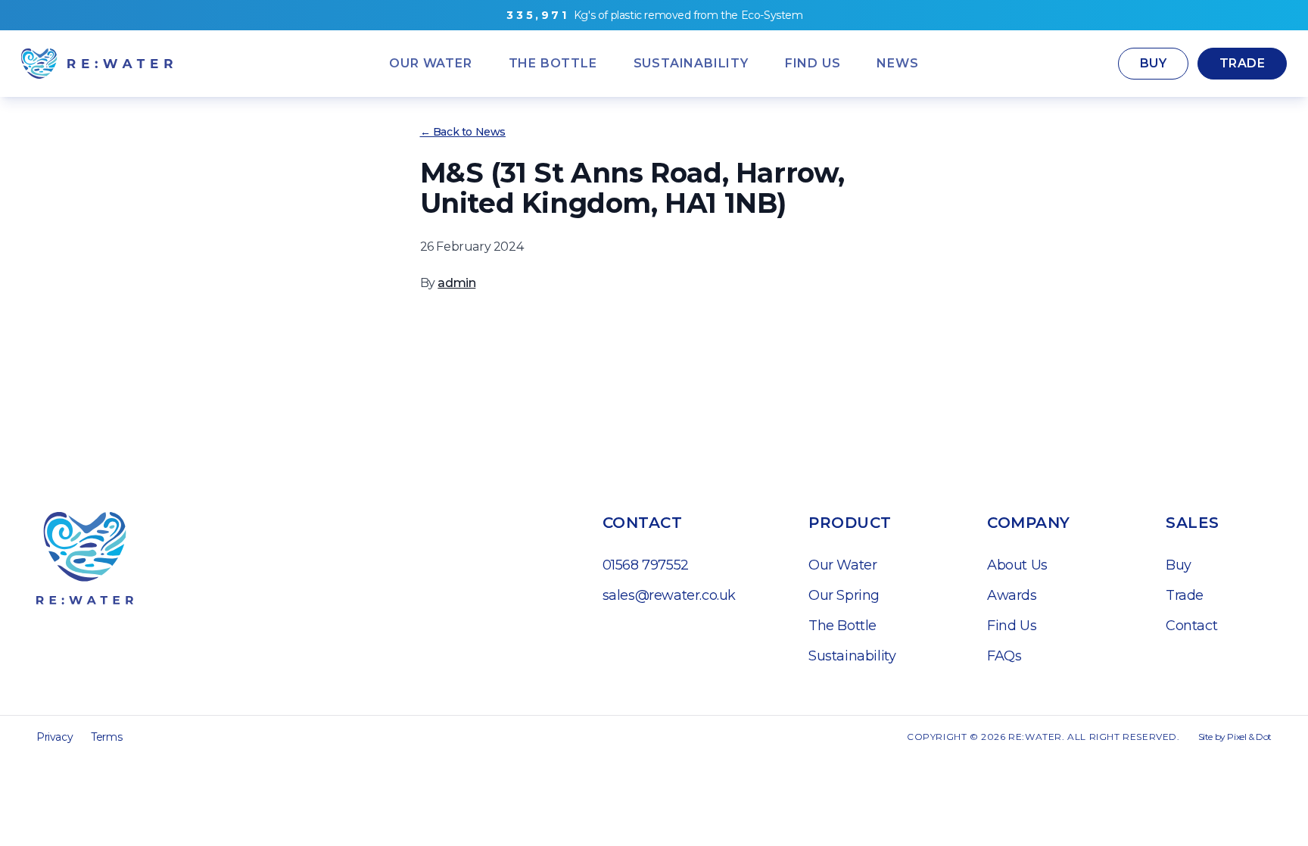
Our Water (842, 565)
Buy (1153, 63)
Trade (1242, 63)
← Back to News (463, 132)
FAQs (1004, 656)
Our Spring (844, 595)
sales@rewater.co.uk (669, 595)
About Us (1017, 565)
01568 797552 (646, 565)
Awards (1012, 595)
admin (456, 283)
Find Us (1011, 625)
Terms (106, 737)
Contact (1191, 625)
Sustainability (851, 656)
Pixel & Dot (1249, 736)
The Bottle (842, 625)
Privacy (54, 737)
